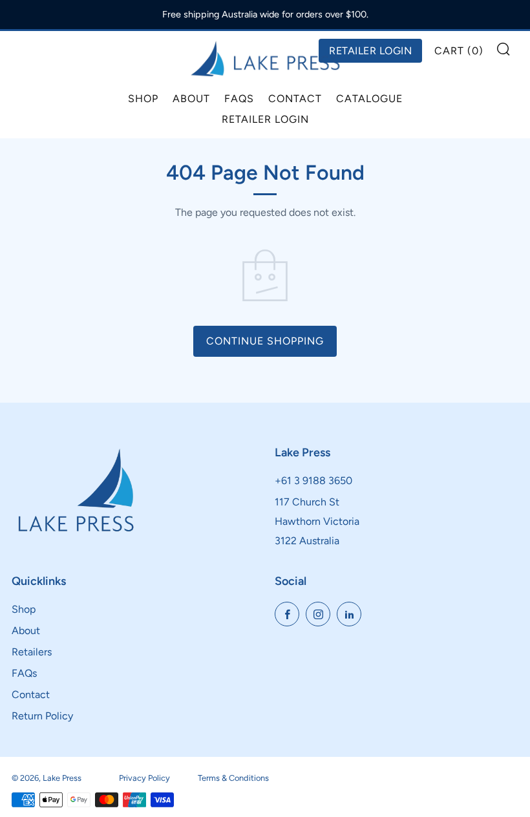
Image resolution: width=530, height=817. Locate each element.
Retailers (32, 652)
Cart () (458, 51)
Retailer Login (265, 119)
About (191, 98)
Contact (295, 98)
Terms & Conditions (233, 778)
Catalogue (369, 98)
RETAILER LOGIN (370, 51)
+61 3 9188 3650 (313, 480)
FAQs (239, 98)
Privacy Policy (144, 778)
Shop (143, 98)
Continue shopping (265, 341)
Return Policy (42, 716)
